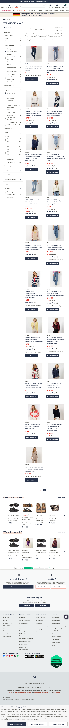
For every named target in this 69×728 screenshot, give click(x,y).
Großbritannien (32, 683)
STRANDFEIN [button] (31, 37)
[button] (2, 6)
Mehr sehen (61, 497)
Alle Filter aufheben (59, 33)
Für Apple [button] (27, 605)
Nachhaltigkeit (56, 623)
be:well (40, 10)
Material (7, 175)
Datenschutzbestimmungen (23, 692)
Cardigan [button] (44, 40)
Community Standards (41, 692)
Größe (7, 133)
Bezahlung (22, 631)
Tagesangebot (6, 10)
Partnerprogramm (40, 629)
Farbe (6, 170)
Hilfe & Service (23, 644)
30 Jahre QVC (21, 10)
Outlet (53, 645)
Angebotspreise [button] (32, 40)
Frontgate (17, 699)
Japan (42, 683)
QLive (4, 628)
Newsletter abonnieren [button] (18, 587)
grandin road (30, 699)
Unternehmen (55, 617)
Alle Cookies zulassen (16, 724)
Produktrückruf (7, 636)
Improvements (6, 701)
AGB (10, 692)
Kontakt (5, 620)
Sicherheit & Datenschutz (26, 638)
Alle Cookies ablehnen (37, 724)
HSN (4, 699)
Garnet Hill (23, 699)
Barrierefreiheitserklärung (59, 626)
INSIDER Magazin (40, 617)
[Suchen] (44, 5)
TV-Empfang (55, 639)
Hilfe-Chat (6, 617)
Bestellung (22, 617)
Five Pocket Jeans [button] (55, 37)
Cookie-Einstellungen (58, 724)
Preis (6, 184)
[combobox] (31, 5)
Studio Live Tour (56, 642)
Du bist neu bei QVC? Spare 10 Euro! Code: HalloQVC (34, 1)
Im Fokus (7, 188)
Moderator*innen (56, 636)
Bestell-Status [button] (58, 587)
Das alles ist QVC (56, 620)
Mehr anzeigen (8, 85)
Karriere (54, 633)
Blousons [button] (43, 37)
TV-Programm (39, 620)
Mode (62, 10)
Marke (7, 90)
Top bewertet (48, 10)
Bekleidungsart (9, 45)
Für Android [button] (42, 605)
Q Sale (56, 10)
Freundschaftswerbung (42, 626)
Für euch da (39, 631)
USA (26, 683)
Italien (38, 683)
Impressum (56, 692)
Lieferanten (6, 633)
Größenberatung (23, 623)
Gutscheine (39, 623)
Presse (4, 631)
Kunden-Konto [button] (42, 587)
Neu (14, 10)
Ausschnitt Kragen (10, 179)
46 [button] (52, 40)
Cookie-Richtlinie (34, 719)
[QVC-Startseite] (4, 20)
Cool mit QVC (32, 10)
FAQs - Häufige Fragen (25, 641)
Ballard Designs (9, 699)
